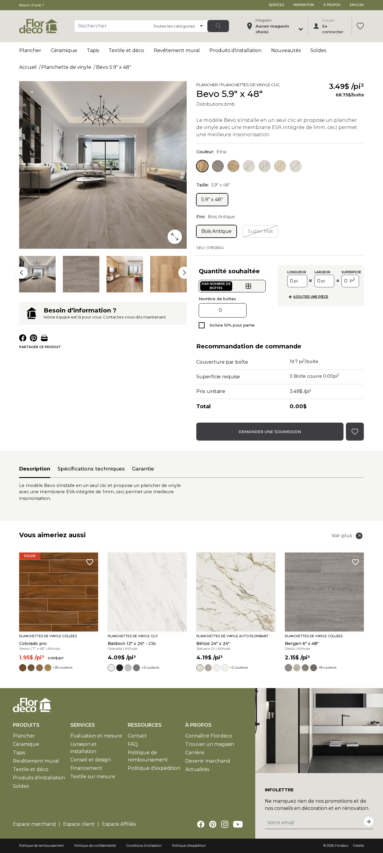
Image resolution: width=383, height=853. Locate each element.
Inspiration (304, 5)
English (357, 5)
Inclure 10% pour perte (232, 325)
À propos (331, 5)
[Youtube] (238, 824)
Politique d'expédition (154, 768)
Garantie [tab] (143, 469)
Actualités (197, 769)
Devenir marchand (207, 761)
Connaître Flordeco (208, 736)
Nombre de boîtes (217, 298)
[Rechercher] (218, 26)
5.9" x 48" (212, 199)
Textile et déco (126, 50)
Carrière (194, 752)
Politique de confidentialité (95, 846)
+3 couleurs (150, 668)
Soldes (318, 50)
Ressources (145, 725)
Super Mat (260, 231)
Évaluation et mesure (96, 736)
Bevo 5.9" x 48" (113, 67)
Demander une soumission (269, 431)
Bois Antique (216, 231)
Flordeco (341, 846)
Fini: (215, 216)
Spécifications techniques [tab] (91, 469)
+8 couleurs (327, 668)
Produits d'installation (235, 50)
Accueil (28, 67)
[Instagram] (224, 824)
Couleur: (211, 151)
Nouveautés (286, 50)
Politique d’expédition (189, 846)
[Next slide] (184, 273)
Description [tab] (34, 469)
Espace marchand (34, 824)
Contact (137, 736)
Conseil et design (90, 760)
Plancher (30, 50)
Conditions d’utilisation (144, 846)
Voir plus (341, 535)
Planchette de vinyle (66, 67)
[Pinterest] (212, 824)
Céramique (64, 50)
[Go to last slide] (22, 273)
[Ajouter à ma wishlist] (288, 86)
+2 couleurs (239, 668)
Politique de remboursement (41, 846)
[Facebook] (200, 824)
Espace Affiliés (119, 824)
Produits (26, 725)
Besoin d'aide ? (31, 5)
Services (276, 5)
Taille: (213, 185)
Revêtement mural (177, 50)
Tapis (93, 50)
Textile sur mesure (92, 776)
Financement (86, 768)
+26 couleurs (62, 668)
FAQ (133, 744)
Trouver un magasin (209, 744)
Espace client (79, 824)
